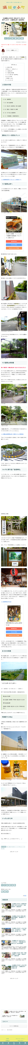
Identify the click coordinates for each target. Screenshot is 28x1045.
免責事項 (7, 1040)
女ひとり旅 (23, 846)
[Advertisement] (14, 866)
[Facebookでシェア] (9, 38)
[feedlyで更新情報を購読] (5, 891)
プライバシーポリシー (20, 1038)
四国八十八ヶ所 (15, 846)
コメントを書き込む (14, 1026)
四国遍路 (4, 846)
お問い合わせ (20, 1040)
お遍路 (9, 846)
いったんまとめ (9, 80)
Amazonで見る (14, 244)
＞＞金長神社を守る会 (6, 601)
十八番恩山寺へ (9, 71)
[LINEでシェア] (19, 38)
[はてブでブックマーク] (12, 38)
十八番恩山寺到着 (10, 72)
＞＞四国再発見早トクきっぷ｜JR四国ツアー (11, 179)
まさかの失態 (9, 76)
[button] (22, 38)
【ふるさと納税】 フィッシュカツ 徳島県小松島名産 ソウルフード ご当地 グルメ (14, 235)
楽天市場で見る (14, 241)
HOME (7, 1038)
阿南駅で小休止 (9, 78)
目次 (12, 64)
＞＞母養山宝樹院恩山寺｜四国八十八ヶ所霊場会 (12, 434)
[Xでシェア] (5, 38)
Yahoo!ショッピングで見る (14, 248)
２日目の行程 (9, 67)
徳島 (3, 848)
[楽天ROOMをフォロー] (2, 891)
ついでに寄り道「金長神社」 (12, 74)
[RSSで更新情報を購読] (7, 891)
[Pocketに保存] (15, 38)
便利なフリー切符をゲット (12, 69)
